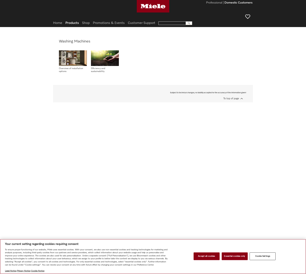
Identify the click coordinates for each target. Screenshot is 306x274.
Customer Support (141, 23)
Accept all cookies (206, 256)
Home (57, 23)
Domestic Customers (238, 3)
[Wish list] (247, 16)
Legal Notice (10, 271)
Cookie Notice (37, 271)
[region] (153, 256)
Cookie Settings (262, 256)
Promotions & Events (109, 23)
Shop (86, 23)
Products (72, 23)
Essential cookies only (234, 256)
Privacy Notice (23, 271)
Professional (214, 3)
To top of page (231, 98)
